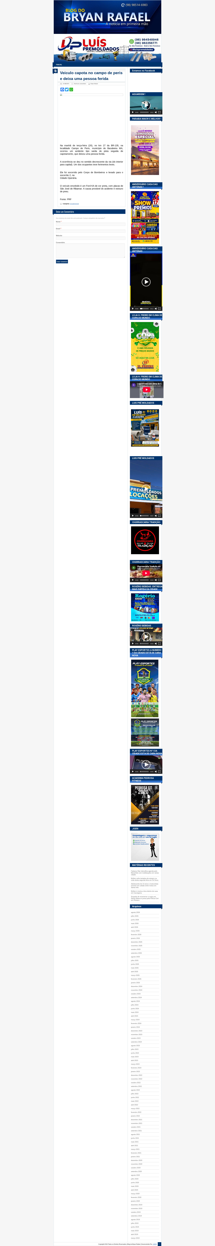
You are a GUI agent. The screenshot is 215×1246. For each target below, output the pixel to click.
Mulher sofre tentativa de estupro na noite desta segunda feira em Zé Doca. (145, 879)
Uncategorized (74, 204)
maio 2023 (135, 1057)
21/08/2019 (66, 83)
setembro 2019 (136, 1216)
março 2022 (135, 1108)
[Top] (159, 1244)
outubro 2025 (136, 949)
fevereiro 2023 (136, 1068)
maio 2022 (135, 1101)
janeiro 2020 (135, 1201)
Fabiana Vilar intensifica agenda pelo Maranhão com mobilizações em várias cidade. (145, 873)
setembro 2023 (136, 1042)
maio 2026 (135, 923)
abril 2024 (134, 1016)
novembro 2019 (136, 1208)
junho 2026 (135, 920)
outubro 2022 (136, 1082)
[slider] (144, 112)
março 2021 (135, 1149)
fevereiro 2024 (136, 1023)
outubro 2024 (136, 994)
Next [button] (157, 48)
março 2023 (135, 1064)
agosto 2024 (135, 1001)
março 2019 (135, 1238)
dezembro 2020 (136, 1160)
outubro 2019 (136, 1212)
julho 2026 (134, 916)
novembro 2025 (136, 946)
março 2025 (135, 975)
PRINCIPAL (59, 64)
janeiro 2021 (135, 1157)
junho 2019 (135, 1227)
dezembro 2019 (136, 1205)
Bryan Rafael (94, 83)
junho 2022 (135, 1097)
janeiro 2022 (135, 1116)
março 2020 (135, 1194)
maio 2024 (135, 1012)
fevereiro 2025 (136, 979)
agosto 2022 (135, 1090)
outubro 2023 (136, 1038)
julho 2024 (134, 1005)
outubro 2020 (136, 1168)
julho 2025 (134, 960)
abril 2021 (134, 1145)
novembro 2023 (136, 1034)
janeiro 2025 (135, 983)
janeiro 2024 (135, 1027)
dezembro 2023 (136, 1031)
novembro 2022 (136, 1079)
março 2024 (135, 1020)
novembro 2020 (136, 1164)
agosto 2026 (135, 912)
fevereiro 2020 (136, 1197)
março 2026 (135, 931)
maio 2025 (135, 968)
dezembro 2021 (136, 1119)
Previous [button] (58, 48)
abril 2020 (134, 1190)
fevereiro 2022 (136, 1112)
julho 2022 (134, 1094)
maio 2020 (135, 1186)
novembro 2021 (136, 1123)
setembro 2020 (136, 1171)
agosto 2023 (135, 1045)
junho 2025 (135, 964)
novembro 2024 (136, 990)
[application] (146, 105)
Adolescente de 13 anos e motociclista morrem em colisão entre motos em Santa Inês (144, 885)
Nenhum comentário (80, 83)
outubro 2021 (136, 1127)
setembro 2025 (136, 953)
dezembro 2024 (136, 986)
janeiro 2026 (135, 938)
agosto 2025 (135, 957)
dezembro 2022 (136, 1075)
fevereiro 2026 (136, 934)
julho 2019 (134, 1223)
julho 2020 (134, 1179)
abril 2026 (134, 927)
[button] (146, 105)
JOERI (155, 1244)
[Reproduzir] (133, 112)
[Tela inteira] (159, 112)
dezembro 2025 (136, 942)
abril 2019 (134, 1234)
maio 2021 (135, 1142)
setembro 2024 (136, 997)
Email (58, 228)
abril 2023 (134, 1060)
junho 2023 (135, 1053)
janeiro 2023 (135, 1071)
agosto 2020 (135, 1175)
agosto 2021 (135, 1134)
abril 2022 (134, 1105)
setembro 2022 (136, 1086)
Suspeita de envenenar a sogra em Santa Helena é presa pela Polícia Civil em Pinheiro (144, 898)
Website (59, 235)
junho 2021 (135, 1138)
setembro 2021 (136, 1131)
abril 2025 (134, 971)
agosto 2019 (135, 1219)
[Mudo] (156, 112)
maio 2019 (135, 1231)
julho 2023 (134, 1049)
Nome (58, 222)
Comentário (60, 242)
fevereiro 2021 (136, 1153)
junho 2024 (135, 1008)
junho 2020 (135, 1182)
